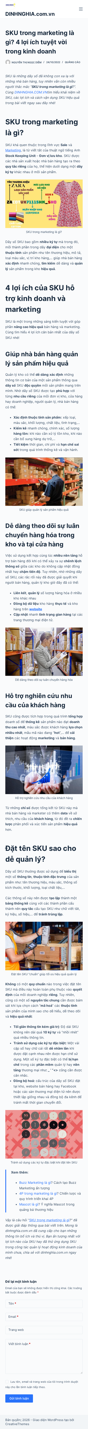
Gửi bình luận (19, 1398)
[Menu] (81, 9)
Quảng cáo (72, 62)
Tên (12, 1303)
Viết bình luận (19, 1344)
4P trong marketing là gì (38, 1193)
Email (13, 1317)
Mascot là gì (28, 1204)
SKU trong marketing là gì (49, 1220)
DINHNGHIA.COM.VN (31, 92)
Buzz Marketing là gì (35, 1182)
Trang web (16, 1330)
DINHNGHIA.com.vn (30, 14)
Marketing (13, 150)
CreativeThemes (17, 1424)
